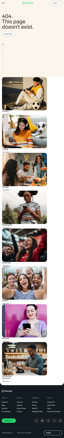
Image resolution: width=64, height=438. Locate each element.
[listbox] (53, 433)
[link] (27, 4)
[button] (3, 3)
